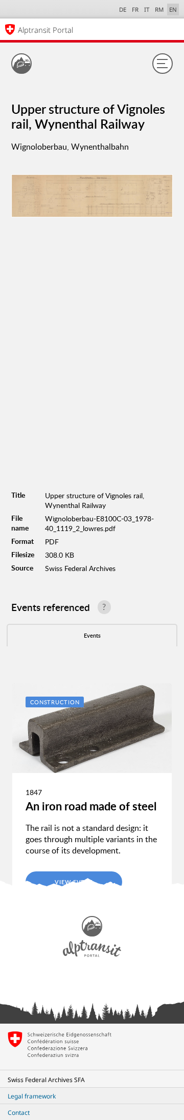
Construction (55, 702)
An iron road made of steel (91, 806)
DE (122, 9)
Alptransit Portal (45, 30)
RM (159, 9)
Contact (19, 1112)
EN (173, 9)
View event (74, 882)
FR (135, 9)
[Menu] (162, 63)
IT (146, 9)
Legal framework (32, 1096)
